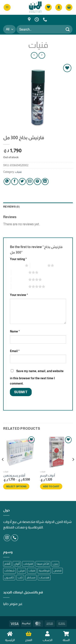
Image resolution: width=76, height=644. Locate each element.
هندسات (44, 577)
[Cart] (69, 7)
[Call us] (14, 537)
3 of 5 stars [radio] (19, 272)
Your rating (18, 259)
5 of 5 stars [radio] (19, 286)
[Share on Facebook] (14, 181)
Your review (19, 295)
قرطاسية (44, 570)
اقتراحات (28, 563)
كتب (20, 577)
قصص (57, 570)
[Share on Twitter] (22, 181)
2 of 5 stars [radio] (38, 265)
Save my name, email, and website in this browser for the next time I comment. (37, 377)
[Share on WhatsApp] (7, 181)
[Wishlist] (48, 7)
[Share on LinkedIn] (45, 181)
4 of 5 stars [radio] (19, 279)
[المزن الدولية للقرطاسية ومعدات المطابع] (30, 19)
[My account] (58, 7)
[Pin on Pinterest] (37, 181)
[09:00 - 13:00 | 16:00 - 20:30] (37, 19)
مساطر (31, 577)
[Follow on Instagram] (7, 537)
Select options (16, 486)
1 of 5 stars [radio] (16, 265)
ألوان (17, 563)
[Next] (73, 468)
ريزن (55, 563)
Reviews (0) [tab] (11, 206)
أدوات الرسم (47, 475)
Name (15, 331)
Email (14, 351)
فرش (21, 570)
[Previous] (3, 468)
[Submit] (68, 29)
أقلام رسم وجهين (14, 475)
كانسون (9, 577)
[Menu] (7, 7)
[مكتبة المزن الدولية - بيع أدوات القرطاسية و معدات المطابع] (35, 7)
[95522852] (45, 19)
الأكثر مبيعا (43, 563)
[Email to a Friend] (29, 181)
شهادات (9, 570)
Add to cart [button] (51, 486)
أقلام (7, 563)
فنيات (38, 45)
